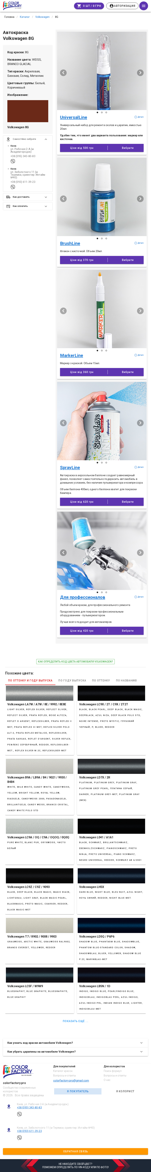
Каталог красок (63, 1070)
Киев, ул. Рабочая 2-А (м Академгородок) (43, 1104)
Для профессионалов (82, 597)
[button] (27, 139)
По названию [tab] (126, 680)
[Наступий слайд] (140, 72)
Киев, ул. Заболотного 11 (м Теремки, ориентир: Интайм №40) (56, 1127)
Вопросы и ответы (64, 1075)
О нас (107, 1079)
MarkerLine (71, 355)
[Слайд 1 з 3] (97, 112)
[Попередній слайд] (63, 72)
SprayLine (70, 467)
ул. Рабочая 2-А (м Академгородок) (22, 150)
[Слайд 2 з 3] (102, 112)
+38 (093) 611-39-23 (22, 182)
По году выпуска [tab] (72, 680)
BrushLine (70, 243)
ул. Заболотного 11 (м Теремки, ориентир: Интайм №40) (27, 175)
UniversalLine (73, 117)
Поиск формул (113, 1070)
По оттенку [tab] (101, 680)
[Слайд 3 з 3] (106, 112)
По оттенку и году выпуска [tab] (30, 680)
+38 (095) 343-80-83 (22, 156)
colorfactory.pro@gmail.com (71, 1080)
